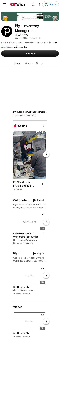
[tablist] (30, 63)
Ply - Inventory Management (25, 240)
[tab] (17, 63)
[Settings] (39, 4)
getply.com (8, 47)
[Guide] (4, 4)
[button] (42, 63)
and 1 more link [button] (20, 47)
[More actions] (44, 126)
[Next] (46, 154)
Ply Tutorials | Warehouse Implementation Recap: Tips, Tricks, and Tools (30, 112)
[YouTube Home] (17, 4)
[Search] (33, 4)
